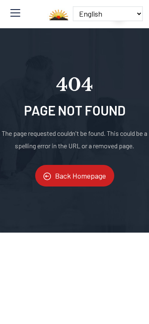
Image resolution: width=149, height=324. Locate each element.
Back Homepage (80, 175)
